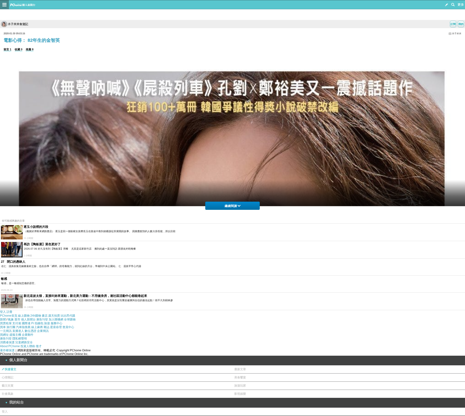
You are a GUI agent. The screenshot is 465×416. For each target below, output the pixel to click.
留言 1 (7, 49)
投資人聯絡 (28, 346)
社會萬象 (7, 393)
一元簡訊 (6, 330)
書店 (45, 315)
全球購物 (70, 319)
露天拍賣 (54, 315)
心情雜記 (7, 377)
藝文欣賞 (7, 385)
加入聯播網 (56, 319)
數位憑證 (30, 330)
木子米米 (456, 33)
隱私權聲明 (19, 338)
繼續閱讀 (231, 205)
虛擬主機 (15, 334)
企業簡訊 (43, 330)
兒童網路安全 (24, 342)
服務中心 (56, 323)
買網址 (4, 334)
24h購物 (35, 315)
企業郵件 (27, 334)
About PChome (10, 346)
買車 (3, 327)
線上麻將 (37, 327)
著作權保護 (7, 350)
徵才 (39, 346)
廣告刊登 (42, 319)
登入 (3, 311)
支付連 (16, 323)
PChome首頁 (8, 315)
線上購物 (24, 315)
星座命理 (56, 327)
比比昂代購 (68, 315)
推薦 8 (29, 49)
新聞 (3, 319)
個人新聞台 (28, 319)
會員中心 (68, 327)
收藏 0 (18, 49)
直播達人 (18, 330)
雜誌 (46, 327)
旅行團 (11, 327)
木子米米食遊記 (18, 24)
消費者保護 (7, 342)
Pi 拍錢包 (37, 323)
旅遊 (47, 323)
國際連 (26, 323)
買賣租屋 (6, 323)
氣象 (11, 319)
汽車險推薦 (23, 327)
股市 (17, 319)
